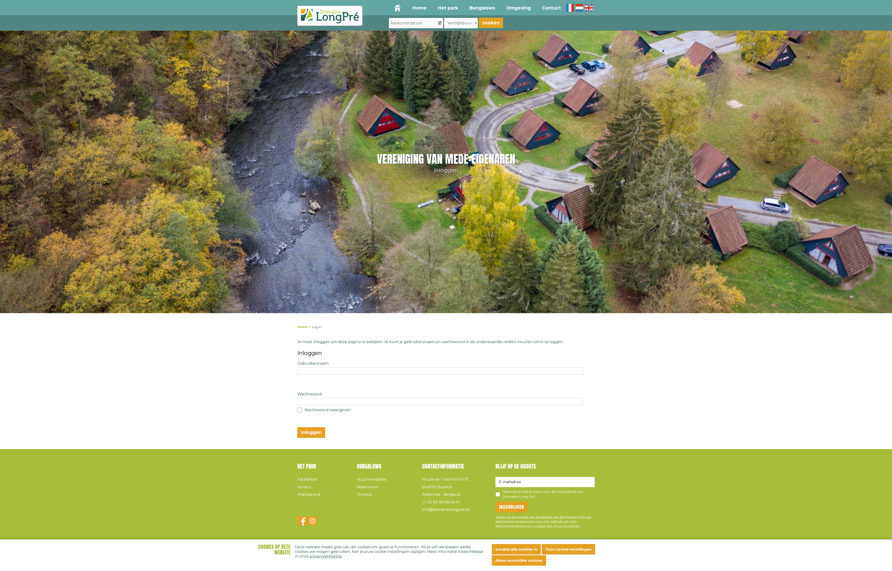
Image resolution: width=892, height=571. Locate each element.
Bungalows (482, 8)
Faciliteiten (307, 479)
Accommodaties (372, 479)
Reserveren (367, 487)
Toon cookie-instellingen (568, 549)
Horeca (304, 487)
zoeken (491, 23)
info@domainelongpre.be (446, 509)
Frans (570, 8)
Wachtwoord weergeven (327, 410)
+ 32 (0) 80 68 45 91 (441, 502)
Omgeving (518, 8)
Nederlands (580, 8)
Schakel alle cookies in (516, 549)
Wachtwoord (309, 394)
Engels (589, 8)
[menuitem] (419, 8)
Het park (448, 8)
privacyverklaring (325, 556)
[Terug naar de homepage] (329, 16)
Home (419, 8)
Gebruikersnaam (313, 363)
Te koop (364, 494)
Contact (551, 8)
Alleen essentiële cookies (519, 560)
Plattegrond (309, 494)
